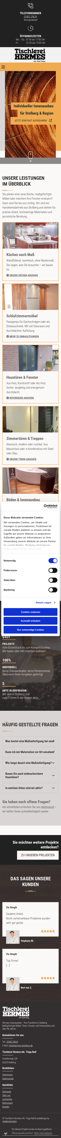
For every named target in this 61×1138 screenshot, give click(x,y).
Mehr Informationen (43, 1133)
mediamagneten (9, 1121)
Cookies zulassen (30, 611)
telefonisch (47, 807)
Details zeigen (43, 602)
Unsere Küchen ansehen (22, 275)
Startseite (6, 1091)
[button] (33, 120)
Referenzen (7, 1103)
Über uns (6, 1095)
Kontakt (5, 1106)
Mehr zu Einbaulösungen (22, 336)
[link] (53, 741)
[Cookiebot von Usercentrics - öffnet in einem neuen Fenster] (43, 506)
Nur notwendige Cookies (30, 629)
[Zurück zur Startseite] (30, 55)
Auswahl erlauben (30, 620)
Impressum (7, 1074)
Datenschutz (8, 1078)
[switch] (52, 570)
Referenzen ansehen (20, 397)
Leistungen (7, 1099)
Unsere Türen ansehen (21, 459)
